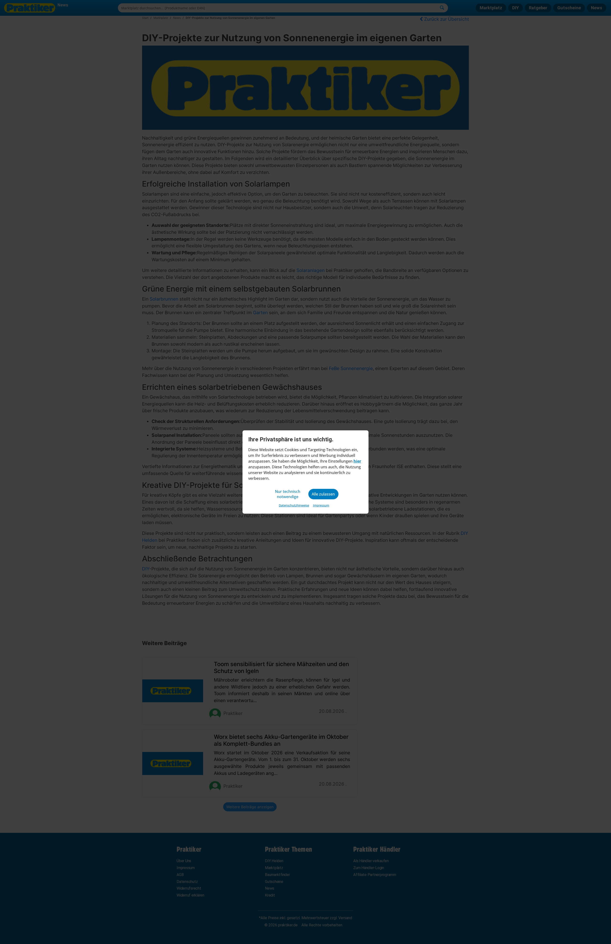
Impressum (321, 505)
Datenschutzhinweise (294, 505)
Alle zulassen (323, 494)
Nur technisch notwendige (287, 494)
